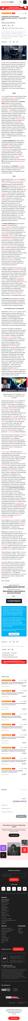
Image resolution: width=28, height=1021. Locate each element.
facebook (20, 928)
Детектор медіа (5, 899)
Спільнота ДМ (14, 835)
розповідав (21, 166)
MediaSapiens (4, 901)
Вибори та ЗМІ (5, 914)
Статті (13, 13)
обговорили (23, 435)
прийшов (6, 361)
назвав (9, 146)
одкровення (12, 98)
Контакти (3, 936)
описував (23, 453)
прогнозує (4, 545)
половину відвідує (9, 409)
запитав (12, 416)
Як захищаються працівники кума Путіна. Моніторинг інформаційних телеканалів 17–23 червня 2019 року (13, 750)
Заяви (3, 96)
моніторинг (14, 653)
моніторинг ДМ (6, 653)
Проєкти (4, 897)
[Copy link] (17, 41)
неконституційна (6, 227)
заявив (10, 112)
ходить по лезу (9, 337)
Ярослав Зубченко (10, 22)
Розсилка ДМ (4, 941)
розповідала (19, 118)
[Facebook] (10, 41)
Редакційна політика (6, 928)
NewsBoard (4, 909)
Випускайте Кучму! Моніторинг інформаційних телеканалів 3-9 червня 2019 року (12, 771)
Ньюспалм (4, 921)
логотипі (13, 369)
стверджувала (5, 105)
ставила (3, 198)
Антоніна (3, 917)
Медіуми (3, 923)
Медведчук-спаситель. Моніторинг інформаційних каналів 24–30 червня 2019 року (13, 737)
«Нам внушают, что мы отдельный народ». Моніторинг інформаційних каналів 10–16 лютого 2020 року (14, 683)
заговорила (4, 465)
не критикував (19, 503)
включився (12, 345)
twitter (19, 929)
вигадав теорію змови (7, 246)
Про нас (4, 926)
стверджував (5, 149)
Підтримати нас (5, 937)
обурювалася (21, 161)
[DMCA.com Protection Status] (9, 998)
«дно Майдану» (11, 259)
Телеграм (20, 931)
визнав (19, 215)
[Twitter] (13, 41)
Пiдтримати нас (18, 949)
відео (3, 565)
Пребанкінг (4, 906)
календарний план (6, 239)
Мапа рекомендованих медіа (8, 920)
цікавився (17, 203)
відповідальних (17, 269)
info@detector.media (7, 965)
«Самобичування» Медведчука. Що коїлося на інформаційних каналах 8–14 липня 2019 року (12, 727)
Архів (2, 942)
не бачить (11, 235)
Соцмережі (21, 926)
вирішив (22, 281)
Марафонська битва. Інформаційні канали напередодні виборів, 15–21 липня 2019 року (11, 716)
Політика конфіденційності (7, 929)
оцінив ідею (4, 232)
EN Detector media (5, 915)
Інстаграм (20, 933)
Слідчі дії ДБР (5, 452)
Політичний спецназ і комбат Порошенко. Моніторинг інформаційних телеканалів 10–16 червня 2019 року (13, 761)
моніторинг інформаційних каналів (10, 657)
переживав (18, 156)
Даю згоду (14, 1018)
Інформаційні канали (6, 13)
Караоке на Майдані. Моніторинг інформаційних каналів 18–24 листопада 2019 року (12, 693)
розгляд (8, 182)
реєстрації (17, 179)
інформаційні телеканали (8, 655)
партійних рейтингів (16, 293)
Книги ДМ (3, 933)
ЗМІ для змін (4, 904)
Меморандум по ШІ (6, 931)
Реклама (3, 934)
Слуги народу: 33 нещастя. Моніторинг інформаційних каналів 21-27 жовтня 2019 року (13, 704)
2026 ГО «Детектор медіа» (9, 966)
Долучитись (14, 634)
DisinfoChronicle (5, 910)
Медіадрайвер (5, 907)
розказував (22, 523)
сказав (22, 552)
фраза (10, 549)
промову (19, 476)
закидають (21, 276)
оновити (24, 798)
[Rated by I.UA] (20, 998)
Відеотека (3, 912)
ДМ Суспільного (5, 903)
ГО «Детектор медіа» (6, 918)
